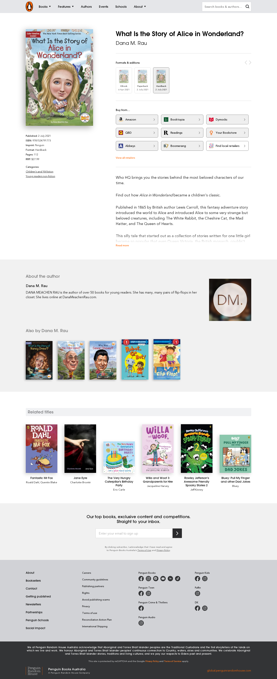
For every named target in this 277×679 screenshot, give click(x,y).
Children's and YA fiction (39, 171)
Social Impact (35, 628)
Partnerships (34, 612)
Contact (31, 588)
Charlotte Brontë (80, 482)
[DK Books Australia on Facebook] (197, 608)
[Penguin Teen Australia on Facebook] (141, 593)
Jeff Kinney (196, 489)
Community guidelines (95, 579)
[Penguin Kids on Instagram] (204, 578)
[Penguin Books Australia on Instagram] (148, 578)
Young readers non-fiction (40, 176)
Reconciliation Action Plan (97, 619)
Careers (86, 573)
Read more (122, 245)
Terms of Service (172, 661)
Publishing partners (93, 586)
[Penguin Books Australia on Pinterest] (155, 578)
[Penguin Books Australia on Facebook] (141, 578)
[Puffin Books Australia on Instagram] (197, 593)
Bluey (235, 486)
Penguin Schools (37, 620)
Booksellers (33, 580)
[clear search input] (247, 7)
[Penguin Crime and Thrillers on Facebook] (141, 608)
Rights (85, 593)
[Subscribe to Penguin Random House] (177, 533)
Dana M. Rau (131, 43)
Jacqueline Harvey (158, 486)
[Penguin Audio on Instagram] (141, 623)
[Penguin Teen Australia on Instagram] (148, 593)
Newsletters (33, 604)
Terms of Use (144, 550)
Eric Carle (119, 489)
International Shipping (94, 626)
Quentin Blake (48, 482)
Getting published (38, 596)
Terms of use (89, 613)
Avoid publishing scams (96, 599)
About (30, 573)
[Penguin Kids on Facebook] (197, 578)
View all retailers (125, 157)
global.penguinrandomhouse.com (229, 670)
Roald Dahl (32, 482)
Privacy (86, 606)
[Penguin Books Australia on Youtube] (163, 578)
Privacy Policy (163, 550)
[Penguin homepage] (29, 6)
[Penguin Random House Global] (37, 670)
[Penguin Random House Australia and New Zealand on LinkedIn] (170, 578)
